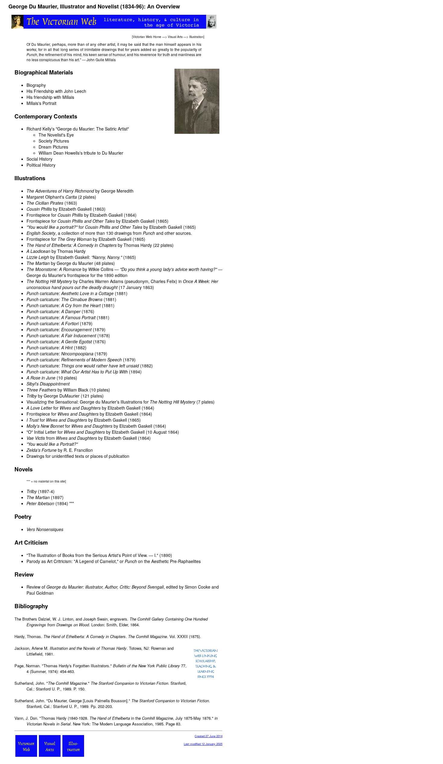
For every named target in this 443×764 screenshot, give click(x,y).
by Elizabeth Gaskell (59, 209)
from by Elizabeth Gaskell (82, 438)
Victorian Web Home (147, 37)
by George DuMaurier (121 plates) (65, 396)
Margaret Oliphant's (52, 197)
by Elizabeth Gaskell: (74, 257)
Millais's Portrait (41, 103)
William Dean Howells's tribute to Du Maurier (81, 153)
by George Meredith (80, 191)
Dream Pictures (53, 147)
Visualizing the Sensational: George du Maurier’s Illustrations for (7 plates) (121, 402)
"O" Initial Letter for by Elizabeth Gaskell (86, 432)
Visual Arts (175, 37)
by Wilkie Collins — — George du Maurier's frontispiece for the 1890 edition (124, 272)
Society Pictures (54, 141)
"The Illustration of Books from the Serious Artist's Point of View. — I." (92, 555)
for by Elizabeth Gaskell (104, 227)
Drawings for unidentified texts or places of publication (78, 456)
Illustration (196, 37)
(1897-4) (41, 491)
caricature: (70, 293)
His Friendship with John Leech (56, 91)
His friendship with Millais (50, 97)
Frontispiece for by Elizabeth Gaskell (75, 215)
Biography (36, 85)
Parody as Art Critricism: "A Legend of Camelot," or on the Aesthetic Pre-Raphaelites (114, 561)
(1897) (45, 497)
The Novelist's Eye (56, 135)
